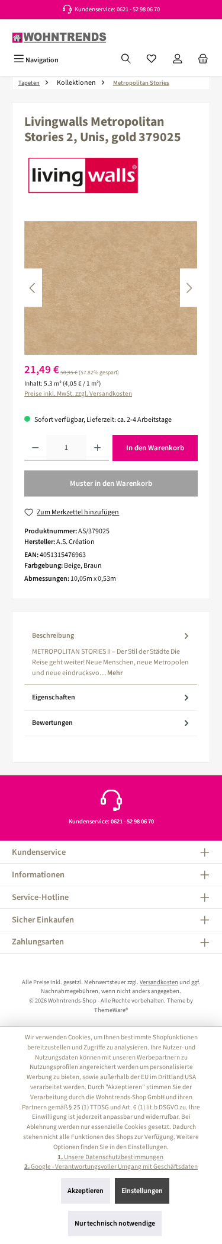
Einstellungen (142, 1191)
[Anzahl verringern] (35, 448)
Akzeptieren (85, 1191)
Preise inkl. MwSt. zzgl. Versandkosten (78, 393)
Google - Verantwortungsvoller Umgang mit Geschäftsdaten (111, 1166)
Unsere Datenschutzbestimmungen (110, 1157)
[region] (111, 288)
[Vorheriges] (33, 288)
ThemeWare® (111, 1010)
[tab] (110, 654)
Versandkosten (159, 982)
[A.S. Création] (111, 175)
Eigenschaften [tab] (53, 697)
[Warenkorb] (203, 60)
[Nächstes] (189, 288)
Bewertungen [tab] (52, 723)
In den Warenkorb (155, 448)
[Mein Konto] (178, 60)
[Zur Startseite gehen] (59, 37)
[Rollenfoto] (111, 288)
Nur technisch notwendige (115, 1223)
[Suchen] (126, 60)
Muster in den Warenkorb (111, 483)
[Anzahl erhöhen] (97, 448)
